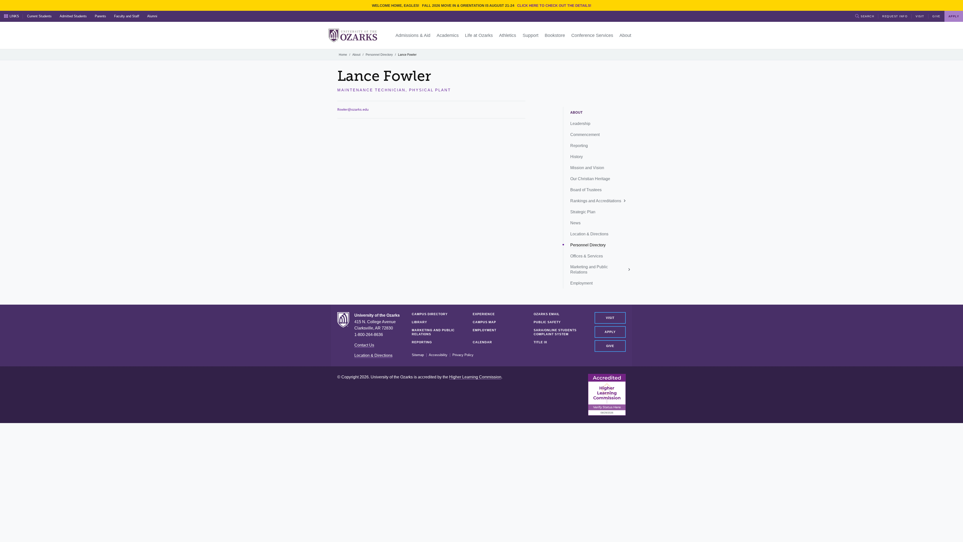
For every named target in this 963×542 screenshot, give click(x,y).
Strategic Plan (582, 212)
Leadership (580, 123)
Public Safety (547, 322)
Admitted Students (73, 16)
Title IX (540, 342)
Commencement (585, 134)
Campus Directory (430, 314)
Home (343, 54)
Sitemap (418, 355)
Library (419, 322)
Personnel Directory (379, 54)
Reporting (579, 146)
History (576, 157)
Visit (920, 16)
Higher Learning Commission (475, 377)
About (356, 54)
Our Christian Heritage (590, 179)
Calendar (482, 342)
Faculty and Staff (126, 16)
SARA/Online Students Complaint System (555, 332)
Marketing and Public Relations (589, 269)
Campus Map (484, 322)
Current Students (39, 16)
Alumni (152, 16)
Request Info (895, 16)
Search (867, 16)
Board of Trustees (586, 190)
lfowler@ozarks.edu (353, 109)
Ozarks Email (546, 314)
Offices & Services (586, 256)
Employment (581, 283)
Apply (610, 332)
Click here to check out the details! (554, 6)
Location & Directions (589, 234)
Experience (484, 314)
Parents (100, 16)
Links (14, 16)
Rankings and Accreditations (595, 201)
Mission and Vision (587, 168)
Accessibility (438, 355)
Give (936, 16)
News (575, 223)
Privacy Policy (462, 355)
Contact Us (364, 345)
